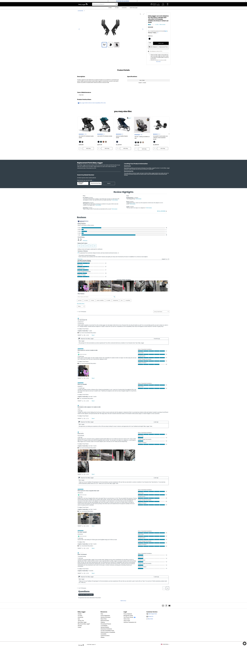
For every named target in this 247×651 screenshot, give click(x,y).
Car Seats (80, 615)
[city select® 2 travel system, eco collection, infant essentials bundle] (160, 133)
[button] (92, 1)
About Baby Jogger (82, 622)
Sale (79, 619)
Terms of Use (127, 619)
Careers (79, 627)
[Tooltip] (157, 32)
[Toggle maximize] (143, 14)
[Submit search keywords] (116, 4)
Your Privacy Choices (128, 617)
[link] (163, 605)
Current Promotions (105, 635)
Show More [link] (158, 61)
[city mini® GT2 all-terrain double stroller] (86, 133)
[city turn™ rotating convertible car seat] (142, 133)
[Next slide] (142, 29)
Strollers (79, 614)
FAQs (102, 614)
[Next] (169, 134)
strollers (110, 7)
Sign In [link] (154, 4)
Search (108, 183)
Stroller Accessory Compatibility (108, 632)
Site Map (80, 625)
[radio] (149, 39)
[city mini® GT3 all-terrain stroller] (104, 133)
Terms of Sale (127, 620)
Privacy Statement (128, 614)
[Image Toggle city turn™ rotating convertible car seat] (149, 132)
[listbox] (165, 644)
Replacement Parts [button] (163, 47)
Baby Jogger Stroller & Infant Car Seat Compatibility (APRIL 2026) (92, 102)
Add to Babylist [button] (153, 47)
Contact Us (150, 616)
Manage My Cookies (128, 615)
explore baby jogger (134, 7)
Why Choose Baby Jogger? (84, 624)
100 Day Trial (81, 620)
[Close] (246, 1)
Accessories (80, 617)
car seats (117, 7)
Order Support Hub (152, 613)
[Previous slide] (79, 29)
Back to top (123, 600)
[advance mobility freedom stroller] (123, 133)
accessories (124, 7)
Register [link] (158, 4)
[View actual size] (140, 14)
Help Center (150, 618)
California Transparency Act (130, 622)
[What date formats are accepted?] (93, 180)
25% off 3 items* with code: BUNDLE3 (122, 1)
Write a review (162, 24)
